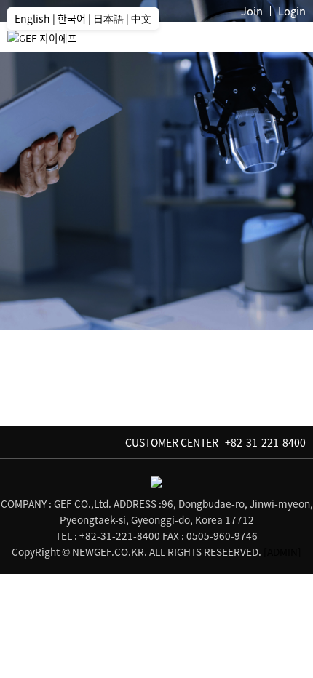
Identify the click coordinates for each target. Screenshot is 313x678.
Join (252, 11)
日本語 (108, 18)
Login (292, 11)
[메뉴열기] (291, 41)
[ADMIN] (282, 551)
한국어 (72, 18)
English (32, 18)
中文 (141, 18)
